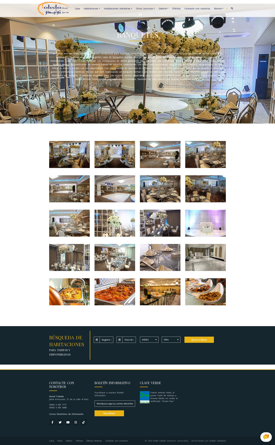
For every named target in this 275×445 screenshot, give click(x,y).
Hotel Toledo (159, 440)
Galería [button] (162, 8)
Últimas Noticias (94, 440)
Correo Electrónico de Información (66, 414)
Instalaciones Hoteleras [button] (117, 8)
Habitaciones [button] (91, 8)
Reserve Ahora (199, 339)
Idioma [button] (218, 8)
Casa (77, 8)
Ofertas (176, 8)
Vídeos (69, 440)
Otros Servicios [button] (144, 8)
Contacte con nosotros (197, 8)
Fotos (60, 440)
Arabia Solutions (217, 440)
